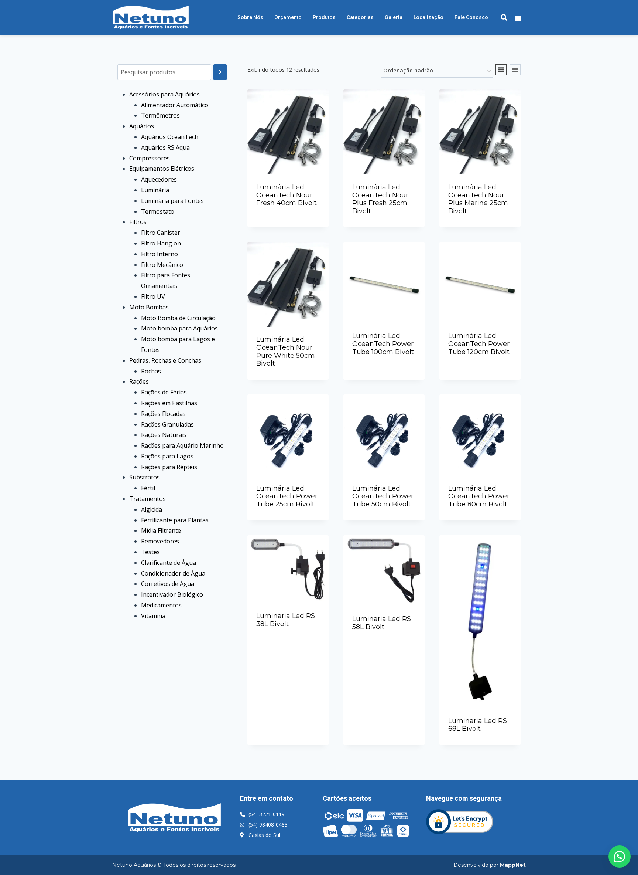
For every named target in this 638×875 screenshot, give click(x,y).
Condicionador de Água (173, 573)
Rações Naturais (163, 435)
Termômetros (160, 115)
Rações (139, 381)
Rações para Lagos (167, 456)
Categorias (360, 17)
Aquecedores (159, 179)
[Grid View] (501, 69)
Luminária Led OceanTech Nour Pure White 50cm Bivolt (285, 351)
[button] (619, 856)
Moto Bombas (149, 307)
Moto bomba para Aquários (179, 328)
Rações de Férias (164, 392)
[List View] (515, 69)
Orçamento (288, 17)
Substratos (144, 477)
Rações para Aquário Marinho (182, 445)
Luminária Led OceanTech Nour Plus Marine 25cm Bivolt (478, 199)
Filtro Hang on (161, 243)
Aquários (141, 126)
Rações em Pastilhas (169, 403)
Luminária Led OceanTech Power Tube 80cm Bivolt (479, 496)
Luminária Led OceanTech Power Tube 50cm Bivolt (383, 496)
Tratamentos (147, 499)
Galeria (393, 17)
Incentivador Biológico (172, 594)
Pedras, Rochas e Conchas (165, 360)
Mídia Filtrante (161, 530)
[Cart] (518, 17)
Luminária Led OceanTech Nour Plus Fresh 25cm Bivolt (380, 199)
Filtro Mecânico (162, 265)
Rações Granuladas (167, 424)
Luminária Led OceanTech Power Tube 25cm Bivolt (287, 496)
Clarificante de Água (168, 563)
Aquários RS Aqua (165, 147)
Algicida (151, 509)
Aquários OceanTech (169, 137)
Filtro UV (153, 296)
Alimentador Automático (174, 105)
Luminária (155, 190)
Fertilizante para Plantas (175, 520)
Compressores (149, 158)
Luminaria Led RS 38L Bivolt (285, 620)
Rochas (151, 371)
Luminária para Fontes (172, 201)
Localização (428, 17)
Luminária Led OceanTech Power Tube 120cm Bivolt (479, 344)
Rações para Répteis (169, 467)
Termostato (157, 211)
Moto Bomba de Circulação (178, 318)
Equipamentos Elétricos (161, 169)
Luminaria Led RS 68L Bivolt (477, 725)
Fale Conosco (471, 17)
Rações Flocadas (163, 414)
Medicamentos (161, 605)
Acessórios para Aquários (164, 94)
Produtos (324, 17)
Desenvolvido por (489, 865)
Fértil (148, 488)
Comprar (292, 224)
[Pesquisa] (220, 72)
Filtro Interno (159, 254)
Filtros (138, 222)
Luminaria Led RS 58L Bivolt (381, 623)
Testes (150, 552)
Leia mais (285, 209)
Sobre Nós (250, 17)
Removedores (160, 541)
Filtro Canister (160, 232)
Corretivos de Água (167, 584)
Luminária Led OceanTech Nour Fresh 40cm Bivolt (286, 195)
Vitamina (153, 616)
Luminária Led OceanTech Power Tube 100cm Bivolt (383, 344)
